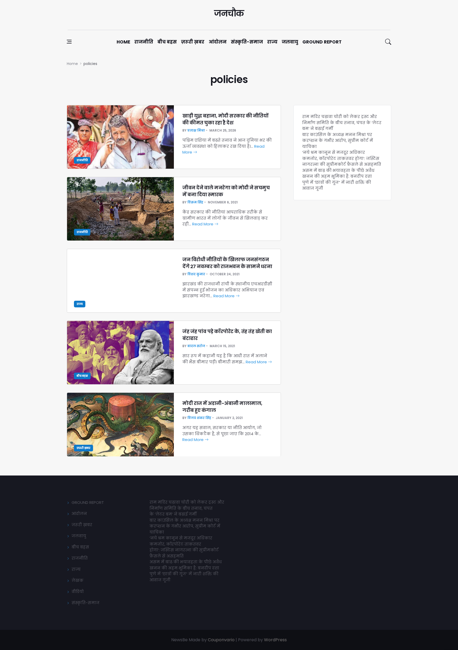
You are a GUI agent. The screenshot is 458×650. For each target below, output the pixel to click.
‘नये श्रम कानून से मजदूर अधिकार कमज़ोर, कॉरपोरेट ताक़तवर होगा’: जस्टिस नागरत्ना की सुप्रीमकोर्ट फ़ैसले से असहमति (341, 158)
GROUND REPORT (88, 502)
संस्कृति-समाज (247, 42)
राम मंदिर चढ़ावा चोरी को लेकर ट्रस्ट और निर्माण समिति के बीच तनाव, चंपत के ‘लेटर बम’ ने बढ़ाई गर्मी (341, 122)
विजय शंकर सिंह (199, 418)
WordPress (275, 640)
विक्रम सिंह (195, 202)
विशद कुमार (196, 274)
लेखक (77, 580)
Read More (203, 224)
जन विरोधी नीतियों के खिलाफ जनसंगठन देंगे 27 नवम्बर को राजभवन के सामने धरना (227, 262)
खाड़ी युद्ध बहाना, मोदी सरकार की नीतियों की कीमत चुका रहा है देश (225, 119)
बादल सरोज (196, 346)
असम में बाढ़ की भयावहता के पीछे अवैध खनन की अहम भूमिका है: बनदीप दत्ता (338, 173)
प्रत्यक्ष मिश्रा (196, 130)
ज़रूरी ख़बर (192, 42)
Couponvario (221, 640)
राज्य (272, 42)
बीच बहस (167, 42)
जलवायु (290, 42)
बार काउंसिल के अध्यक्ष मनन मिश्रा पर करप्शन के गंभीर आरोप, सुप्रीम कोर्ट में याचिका (337, 140)
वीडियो (78, 591)
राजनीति (143, 42)
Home (123, 42)
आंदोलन (218, 42)
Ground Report (322, 42)
